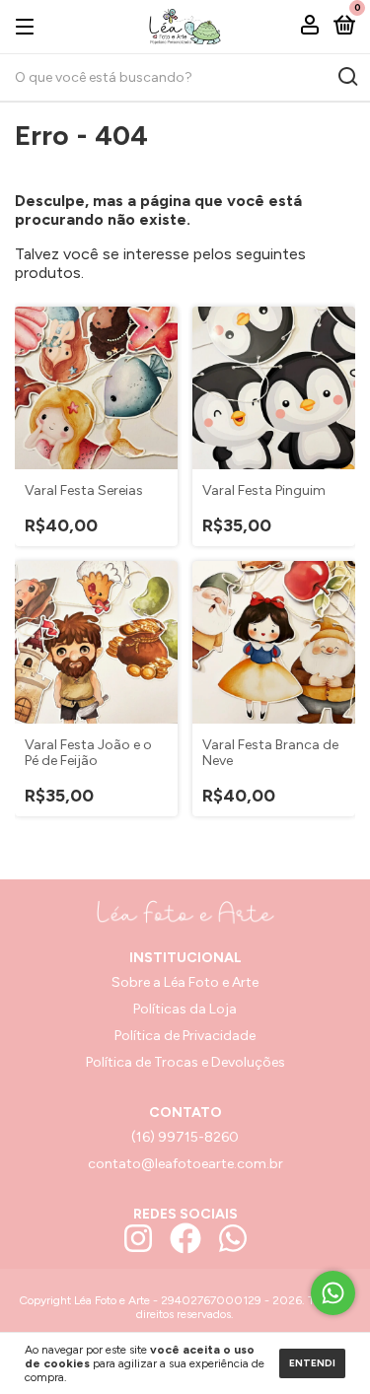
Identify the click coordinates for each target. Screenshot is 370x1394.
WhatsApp (233, 1238)
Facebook (185, 1238)
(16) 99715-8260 (185, 1137)
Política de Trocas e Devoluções (185, 1062)
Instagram (138, 1238)
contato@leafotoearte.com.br (185, 1163)
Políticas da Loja (185, 1009)
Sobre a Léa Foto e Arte (185, 982)
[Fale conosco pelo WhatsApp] (333, 1293)
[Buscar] (347, 77)
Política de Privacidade (185, 1035)
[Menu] (28, 26)
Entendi (312, 1363)
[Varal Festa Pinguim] (273, 388)
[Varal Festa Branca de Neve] (273, 642)
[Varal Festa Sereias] (96, 388)
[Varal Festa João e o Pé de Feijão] (96, 642)
